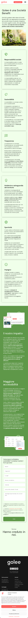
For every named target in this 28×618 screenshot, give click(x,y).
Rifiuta (14, 610)
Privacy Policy (16, 616)
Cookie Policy (11, 616)
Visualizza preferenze (14, 613)
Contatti (16, 587)
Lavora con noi (18, 581)
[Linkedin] (15, 569)
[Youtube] (17, 569)
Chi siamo (16, 579)
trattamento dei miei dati (14, 508)
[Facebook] (11, 569)
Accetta (14, 606)
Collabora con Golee (19, 584)
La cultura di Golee (18, 582)
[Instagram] (13, 569)
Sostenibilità (17, 585)
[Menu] (25, 2)
